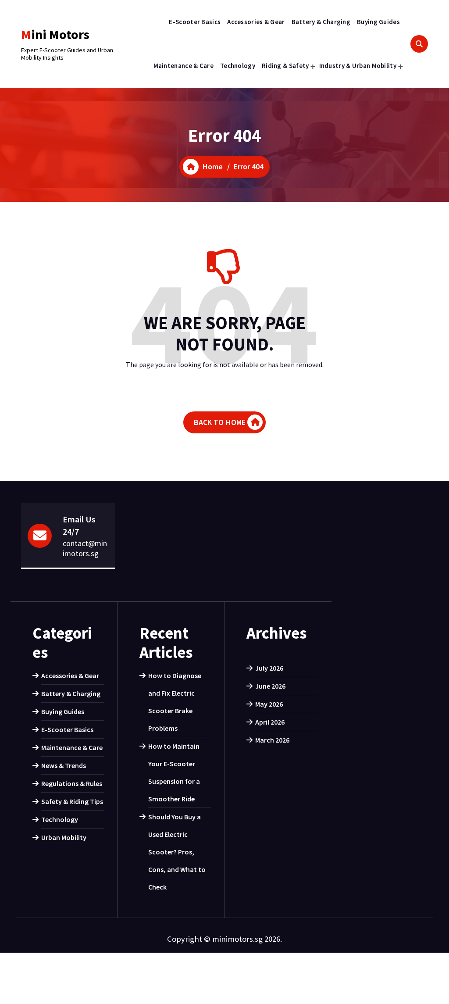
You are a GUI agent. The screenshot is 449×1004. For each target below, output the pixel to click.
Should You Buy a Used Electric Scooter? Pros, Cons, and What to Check (177, 851)
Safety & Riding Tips (72, 801)
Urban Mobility (63, 837)
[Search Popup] (419, 44)
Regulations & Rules (71, 783)
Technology (237, 65)
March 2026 (272, 740)
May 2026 (269, 704)
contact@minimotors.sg (85, 548)
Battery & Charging (321, 22)
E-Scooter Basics (195, 22)
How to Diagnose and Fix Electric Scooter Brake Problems (174, 701)
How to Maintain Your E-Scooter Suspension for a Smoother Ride (174, 772)
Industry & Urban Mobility (358, 65)
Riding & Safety (285, 65)
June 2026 (270, 686)
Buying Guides (378, 22)
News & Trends (63, 765)
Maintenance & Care (183, 65)
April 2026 (270, 722)
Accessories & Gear (256, 22)
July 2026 (269, 668)
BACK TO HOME (220, 422)
